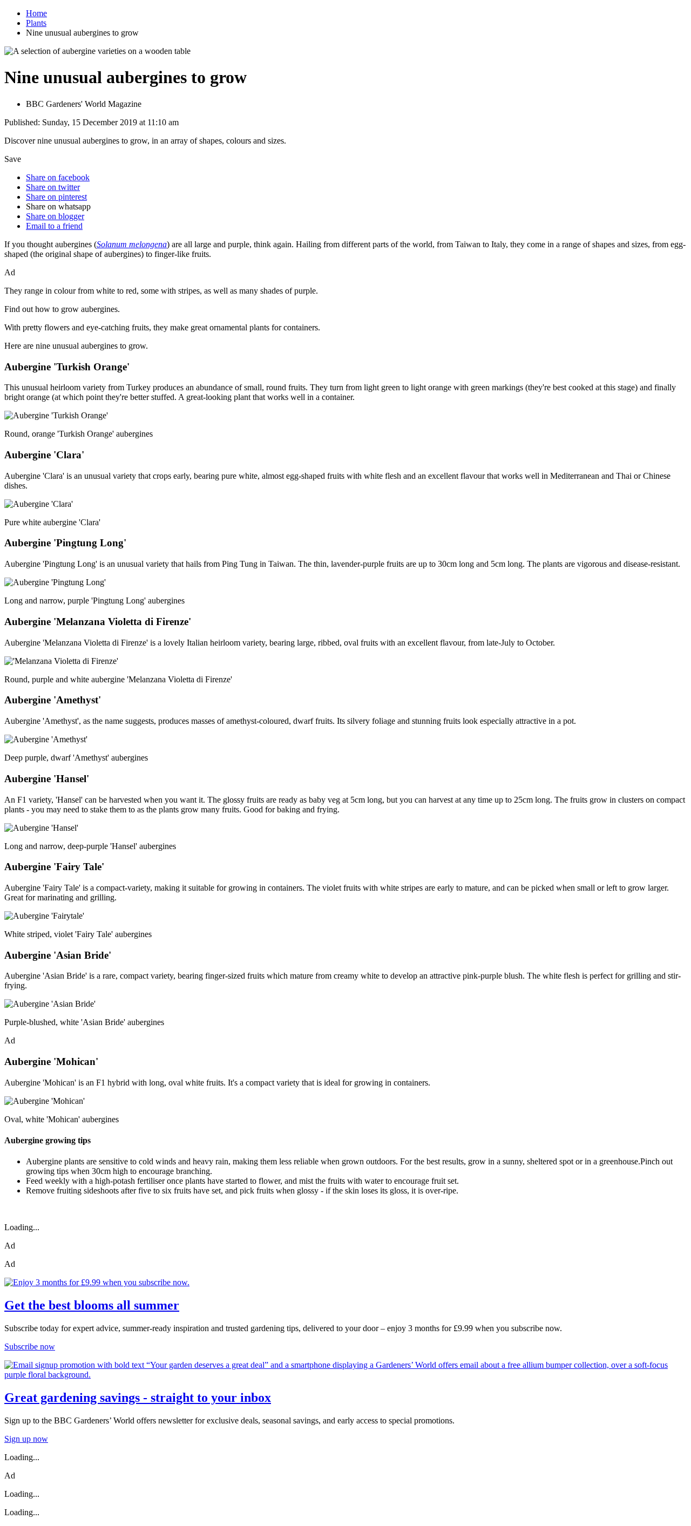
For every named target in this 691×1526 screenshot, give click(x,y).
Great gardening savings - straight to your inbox (137, 1398)
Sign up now (26, 1438)
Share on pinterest (56, 196)
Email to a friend (54, 225)
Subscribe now (29, 1346)
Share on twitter (53, 187)
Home (36, 13)
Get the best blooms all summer (91, 1305)
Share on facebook (58, 177)
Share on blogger (55, 216)
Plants (36, 23)
